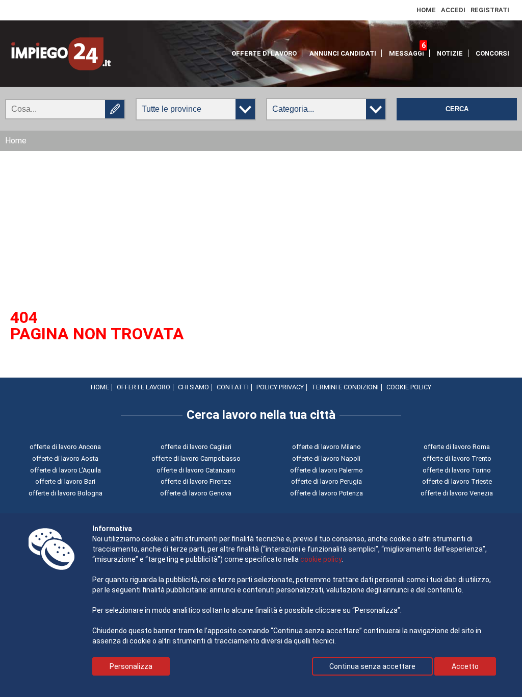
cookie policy (321, 559)
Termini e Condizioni (345, 387)
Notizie (450, 53)
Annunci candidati (342, 53)
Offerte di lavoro (264, 53)
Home (426, 10)
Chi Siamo (193, 387)
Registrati (490, 10)
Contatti (233, 387)
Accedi (453, 10)
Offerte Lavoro (143, 387)
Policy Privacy (280, 387)
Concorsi (492, 53)
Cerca (457, 109)
